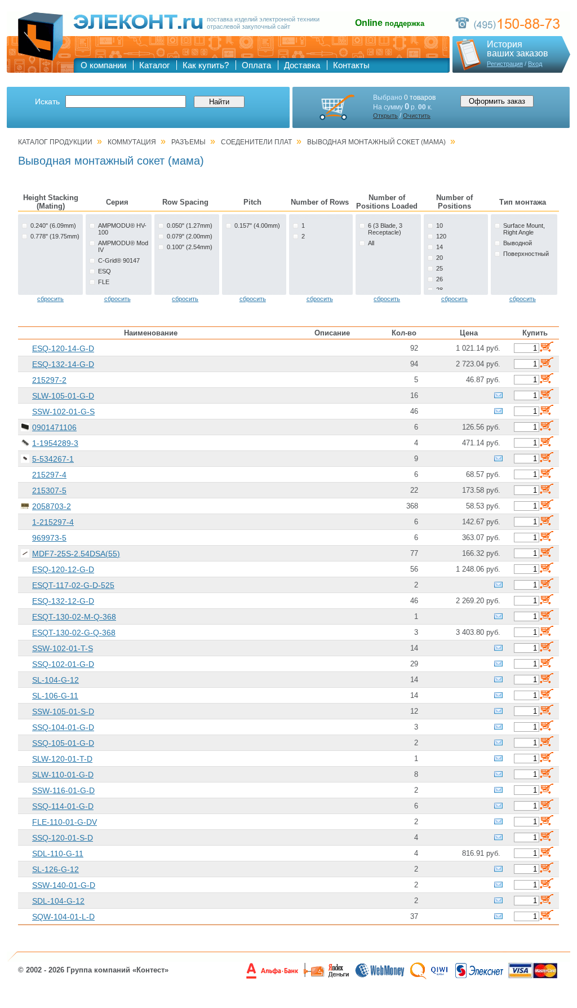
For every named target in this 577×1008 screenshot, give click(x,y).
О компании (103, 65)
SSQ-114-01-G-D (63, 806)
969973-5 (49, 537)
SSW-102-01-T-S (62, 648)
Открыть (385, 115)
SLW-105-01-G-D (63, 395)
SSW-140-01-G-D (63, 885)
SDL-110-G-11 (57, 853)
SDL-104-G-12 (58, 900)
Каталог (154, 65)
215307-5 (49, 490)
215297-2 (49, 379)
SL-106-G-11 (55, 695)
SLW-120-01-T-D (62, 758)
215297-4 (49, 474)
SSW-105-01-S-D (63, 711)
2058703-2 (51, 506)
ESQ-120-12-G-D (63, 569)
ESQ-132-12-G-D (63, 600)
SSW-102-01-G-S (63, 411)
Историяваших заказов (517, 49)
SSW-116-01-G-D (63, 790)
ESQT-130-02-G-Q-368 (74, 632)
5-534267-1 (53, 458)
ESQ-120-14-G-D (63, 348)
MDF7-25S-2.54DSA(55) (76, 553)
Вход (535, 63)
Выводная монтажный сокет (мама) (376, 142)
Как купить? (206, 65)
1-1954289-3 (55, 443)
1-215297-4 (53, 522)
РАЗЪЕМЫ (188, 142)
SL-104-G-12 (55, 679)
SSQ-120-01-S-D (62, 837)
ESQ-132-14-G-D (63, 364)
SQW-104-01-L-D (63, 916)
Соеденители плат (256, 142)
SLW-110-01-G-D (63, 774)
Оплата (256, 65)
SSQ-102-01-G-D (63, 664)
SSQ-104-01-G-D (63, 727)
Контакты (351, 65)
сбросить (50, 298)
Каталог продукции (55, 142)
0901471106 (54, 427)
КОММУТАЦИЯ (132, 142)
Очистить (416, 115)
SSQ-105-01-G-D (63, 743)
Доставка (302, 65)
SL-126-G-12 (55, 869)
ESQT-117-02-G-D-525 (73, 585)
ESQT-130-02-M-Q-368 (74, 616)
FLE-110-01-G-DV (64, 821)
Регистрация (505, 63)
